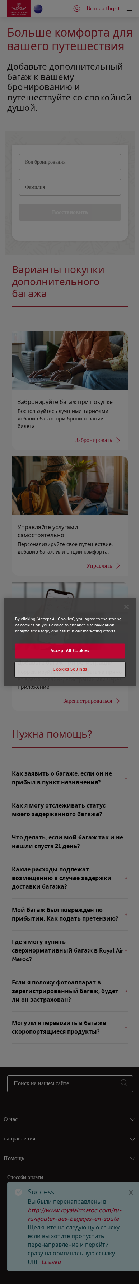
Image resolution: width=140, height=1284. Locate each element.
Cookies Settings (67, 672)
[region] (67, 642)
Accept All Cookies (67, 654)
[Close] (121, 603)
